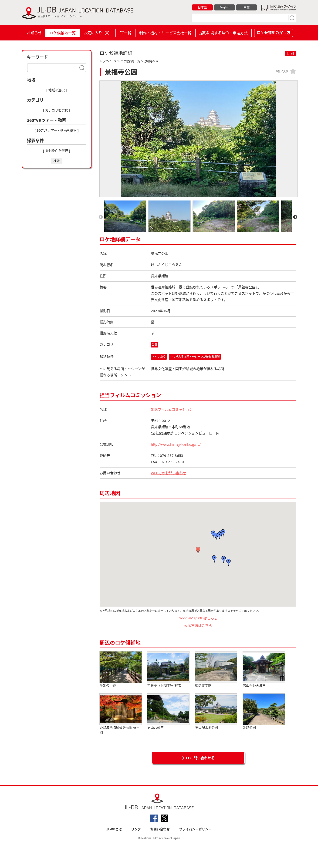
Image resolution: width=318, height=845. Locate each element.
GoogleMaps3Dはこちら (198, 618)
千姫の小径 (108, 685)
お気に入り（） (98, 32)
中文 (247, 7)
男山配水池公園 (206, 727)
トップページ (108, 61)
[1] (291, 18)
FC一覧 (125, 32)
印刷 (290, 53)
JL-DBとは (114, 829)
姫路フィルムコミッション (172, 409)
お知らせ (34, 32)
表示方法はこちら (198, 625)
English (225, 7)
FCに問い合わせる (200, 757)
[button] (198, 550)
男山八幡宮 (155, 727)
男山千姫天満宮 (254, 685)
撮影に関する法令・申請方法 (223, 32)
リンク (136, 829)
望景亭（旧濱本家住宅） (165, 685)
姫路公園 (249, 727)
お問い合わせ (160, 829)
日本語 (202, 7)
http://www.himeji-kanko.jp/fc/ (176, 444)
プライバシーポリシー (195, 829)
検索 (57, 161)
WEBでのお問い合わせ (168, 473)
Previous (100, 217)
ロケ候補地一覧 (63, 32)
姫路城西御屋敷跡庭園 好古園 (120, 730)
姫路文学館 (203, 685)
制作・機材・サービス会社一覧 (165, 32)
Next (295, 217)
